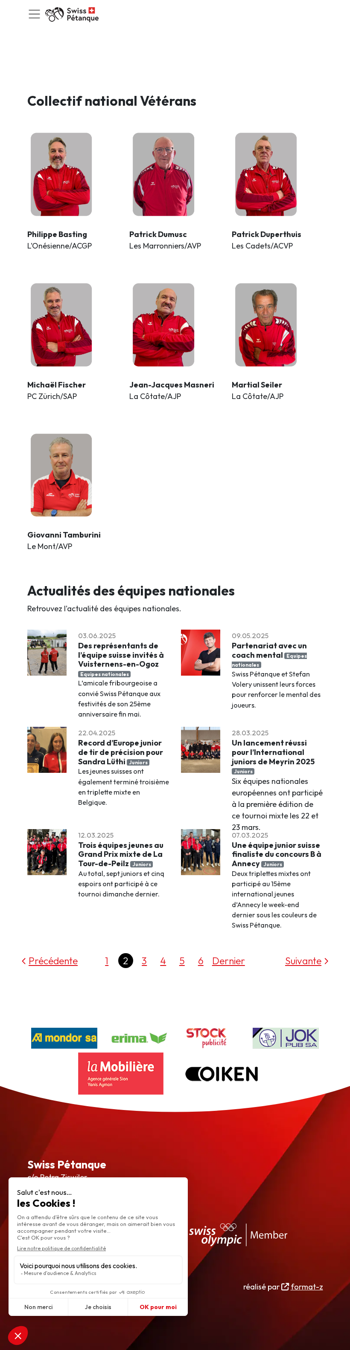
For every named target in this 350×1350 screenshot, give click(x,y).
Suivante (303, 960)
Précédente (53, 960)
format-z (307, 1287)
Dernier (228, 960)
